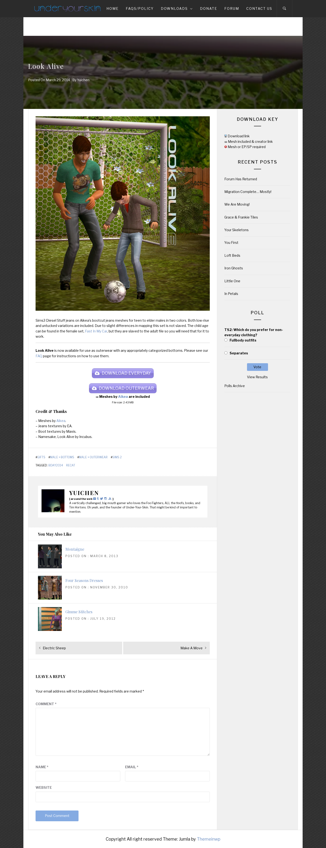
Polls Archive (234, 386)
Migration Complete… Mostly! (247, 192)
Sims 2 (117, 457)
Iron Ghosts (233, 268)
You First (231, 242)
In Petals (231, 294)
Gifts (41, 457)
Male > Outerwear (93, 457)
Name (42, 767)
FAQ (39, 356)
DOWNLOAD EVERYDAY (126, 373)
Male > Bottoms (62, 457)
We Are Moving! (237, 204)
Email (131, 767)
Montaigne (74, 549)
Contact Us (259, 8)
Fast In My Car (96, 331)
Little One (232, 281)
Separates (239, 353)
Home (112, 8)
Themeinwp (208, 839)
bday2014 (55, 465)
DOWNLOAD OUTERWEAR (126, 388)
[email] (95, 498)
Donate (208, 8)
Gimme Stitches (78, 611)
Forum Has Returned (240, 179)
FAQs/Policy (140, 8)
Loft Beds (232, 255)
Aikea (123, 397)
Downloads (174, 8)
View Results (257, 377)
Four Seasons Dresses (84, 580)
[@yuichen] (98, 498)
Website (44, 787)
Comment (46, 704)
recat (70, 465)
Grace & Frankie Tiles (241, 217)
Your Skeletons (236, 230)
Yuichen (83, 80)
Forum (231, 8)
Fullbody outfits (243, 340)
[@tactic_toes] (106, 498)
